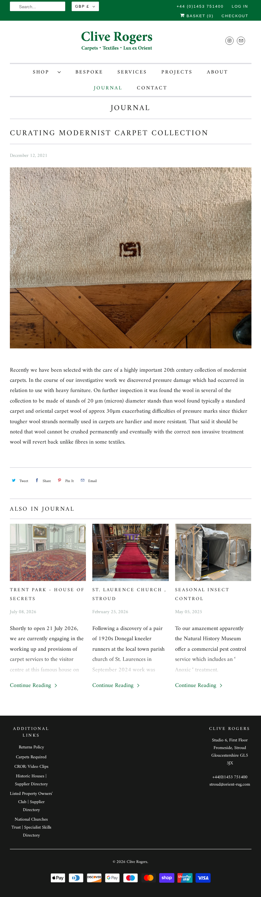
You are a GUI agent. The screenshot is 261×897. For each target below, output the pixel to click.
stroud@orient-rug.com (229, 784)
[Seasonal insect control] (213, 552)
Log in (240, 6)
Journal (108, 88)
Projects (177, 72)
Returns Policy (31, 747)
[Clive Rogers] (130, 43)
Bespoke (89, 72)
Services (132, 72)
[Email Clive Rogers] (241, 40)
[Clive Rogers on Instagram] (229, 40)
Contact (152, 88)
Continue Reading (31, 685)
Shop (43, 72)
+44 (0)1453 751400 (200, 6)
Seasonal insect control (202, 594)
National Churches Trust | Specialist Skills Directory (31, 827)
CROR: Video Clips (31, 767)
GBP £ (82, 6)
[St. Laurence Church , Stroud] (130, 552)
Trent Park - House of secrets (47, 594)
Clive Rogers (137, 861)
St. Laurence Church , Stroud (129, 594)
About (217, 72)
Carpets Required (31, 757)
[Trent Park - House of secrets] (48, 552)
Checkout (235, 16)
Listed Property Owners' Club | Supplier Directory (31, 802)
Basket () (199, 16)
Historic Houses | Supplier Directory (31, 780)
